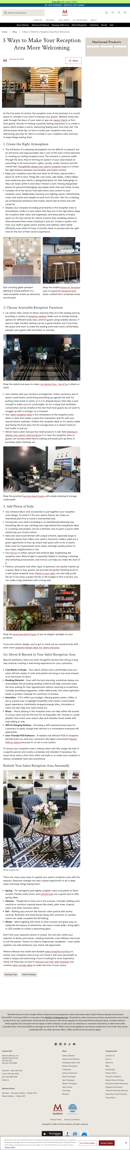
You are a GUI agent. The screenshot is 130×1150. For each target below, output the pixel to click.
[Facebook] (56, 1044)
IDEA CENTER (63, 20)
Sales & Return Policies (114, 1080)
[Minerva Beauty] (65, 13)
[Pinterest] (65, 1044)
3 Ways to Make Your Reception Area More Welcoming (42, 44)
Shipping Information (114, 1087)
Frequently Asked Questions (116, 1083)
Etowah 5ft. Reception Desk (63, 290)
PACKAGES (50, 20)
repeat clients (60, 120)
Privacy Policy (111, 1073)
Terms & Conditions (113, 1076)
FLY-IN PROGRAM (80, 20)
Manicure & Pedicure (70, 1059)
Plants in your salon (45, 573)
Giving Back (110, 1097)
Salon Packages (69, 1076)
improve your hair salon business (52, 961)
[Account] (119, 12)
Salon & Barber (68, 1055)
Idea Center (67, 1087)
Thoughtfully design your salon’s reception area (42, 166)
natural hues (46, 893)
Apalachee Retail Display (24, 634)
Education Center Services (116, 1094)
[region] (65, 1143)
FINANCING (37, 20)
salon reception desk (21, 414)
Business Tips (11, 974)
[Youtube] (74, 1044)
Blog (107, 1066)
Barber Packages (69, 1083)
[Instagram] (60, 1044)
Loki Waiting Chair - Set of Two (54, 384)
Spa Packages (68, 1080)
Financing (66, 1090)
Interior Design (29, 974)
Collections (66, 1069)
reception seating (37, 316)
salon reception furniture (57, 951)
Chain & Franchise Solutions (116, 1090)
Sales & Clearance (69, 1073)
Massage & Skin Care (71, 1062)
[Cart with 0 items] (125, 12)
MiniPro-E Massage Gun (56, 1017)
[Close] (126, 1143)
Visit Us (108, 1059)
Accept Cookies (107, 1143)
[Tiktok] (69, 1044)
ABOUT (94, 20)
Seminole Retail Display (34, 496)
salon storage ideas (22, 965)
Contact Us (110, 1055)
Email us (5, 1080)
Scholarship (110, 1069)
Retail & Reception (69, 1066)
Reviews (65, 1094)
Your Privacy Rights (87, 1143)
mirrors (13, 552)
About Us (109, 1062)
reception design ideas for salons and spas (37, 647)
